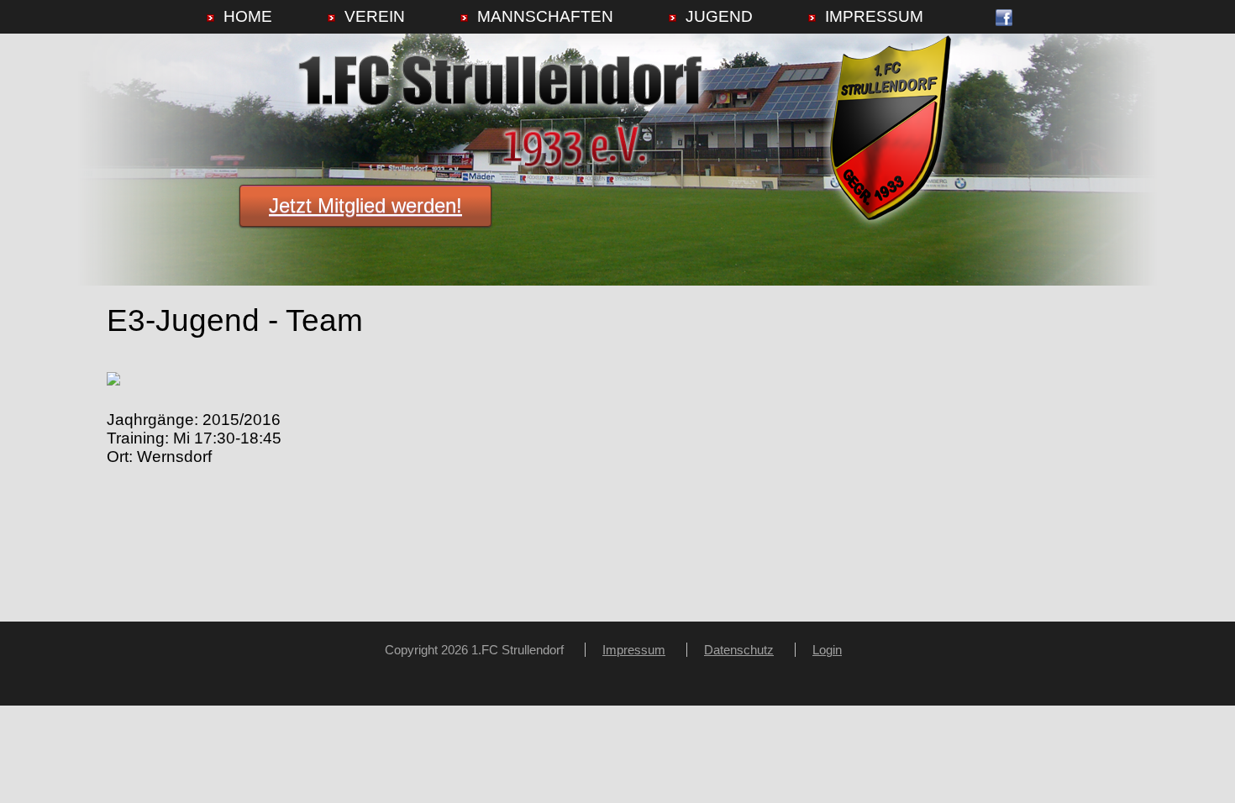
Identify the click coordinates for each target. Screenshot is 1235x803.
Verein (374, 16)
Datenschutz (739, 650)
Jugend (719, 16)
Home (247, 16)
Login (827, 650)
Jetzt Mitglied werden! (365, 205)
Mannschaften (545, 16)
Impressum (874, 16)
